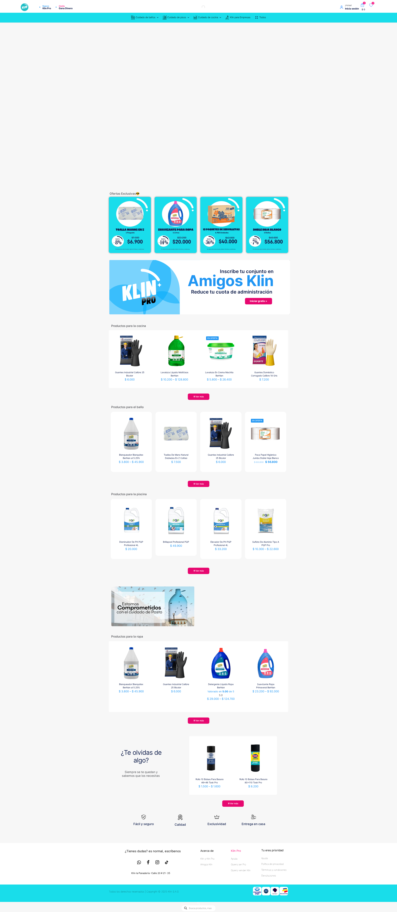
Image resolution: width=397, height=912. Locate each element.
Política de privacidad (272, 863)
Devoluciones (268, 875)
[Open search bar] (198, 903)
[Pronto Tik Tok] (166, 862)
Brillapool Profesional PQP (176, 542)
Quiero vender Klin (241, 870)
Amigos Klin (206, 864)
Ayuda (234, 858)
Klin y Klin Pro (207, 858)
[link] (130, 225)
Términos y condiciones (273, 869)
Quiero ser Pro (238, 864)
